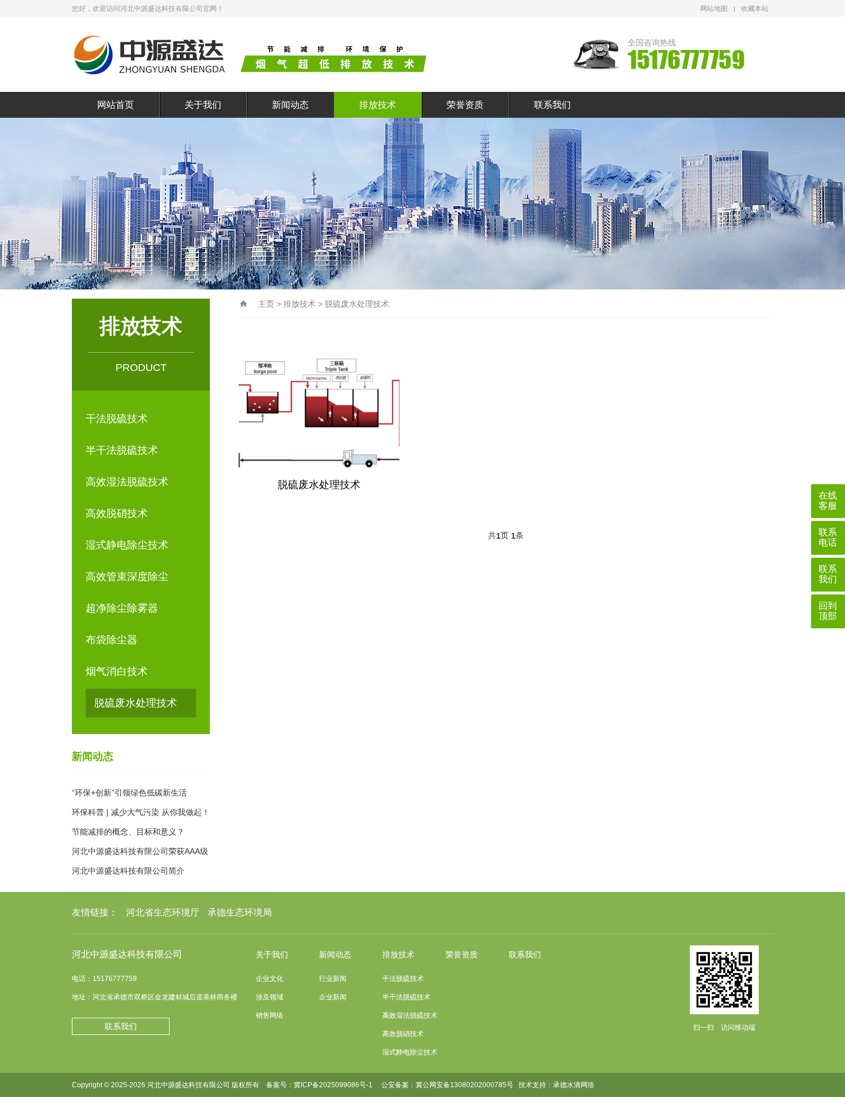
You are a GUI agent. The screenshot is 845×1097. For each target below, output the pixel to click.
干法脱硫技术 (117, 418)
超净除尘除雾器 (122, 608)
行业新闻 (333, 979)
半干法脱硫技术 (122, 450)
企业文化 (269, 979)
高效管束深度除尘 (127, 576)
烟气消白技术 (117, 671)
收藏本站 (755, 9)
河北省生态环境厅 (162, 912)
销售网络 (269, 1015)
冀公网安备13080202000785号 (464, 1085)
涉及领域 (269, 997)
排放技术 (377, 105)
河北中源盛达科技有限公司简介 (128, 870)
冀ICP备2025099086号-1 (333, 1085)
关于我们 (203, 105)
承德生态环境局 (240, 912)
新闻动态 (290, 105)
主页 (266, 303)
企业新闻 (333, 997)
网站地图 (714, 9)
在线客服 (828, 500)
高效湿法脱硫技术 (127, 482)
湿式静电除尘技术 (127, 545)
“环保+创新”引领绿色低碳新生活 (129, 792)
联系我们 (552, 105)
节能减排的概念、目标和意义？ (128, 831)
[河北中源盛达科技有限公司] (258, 54)
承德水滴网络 (573, 1085)
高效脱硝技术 (117, 513)
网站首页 (115, 105)
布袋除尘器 (111, 640)
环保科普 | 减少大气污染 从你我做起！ (141, 812)
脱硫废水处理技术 (135, 703)
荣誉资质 (465, 105)
